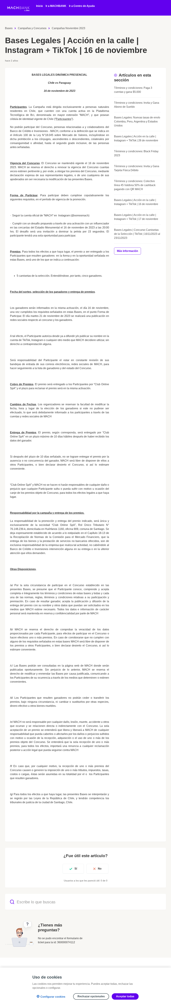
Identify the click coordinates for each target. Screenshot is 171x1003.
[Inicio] (18, 8)
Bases (9, 28)
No (100, 868)
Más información (127, 251)
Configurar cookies (50, 996)
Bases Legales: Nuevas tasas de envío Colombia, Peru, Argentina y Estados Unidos (137, 121)
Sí (75, 868)
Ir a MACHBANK (56, 6)
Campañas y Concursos (32, 28)
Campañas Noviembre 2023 (68, 28)
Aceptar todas (125, 996)
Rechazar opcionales (91, 996)
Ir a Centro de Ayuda (82, 6)
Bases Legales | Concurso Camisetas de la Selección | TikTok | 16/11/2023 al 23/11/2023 (137, 233)
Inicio (39, 6)
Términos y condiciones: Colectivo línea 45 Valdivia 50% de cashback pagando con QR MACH (134, 185)
